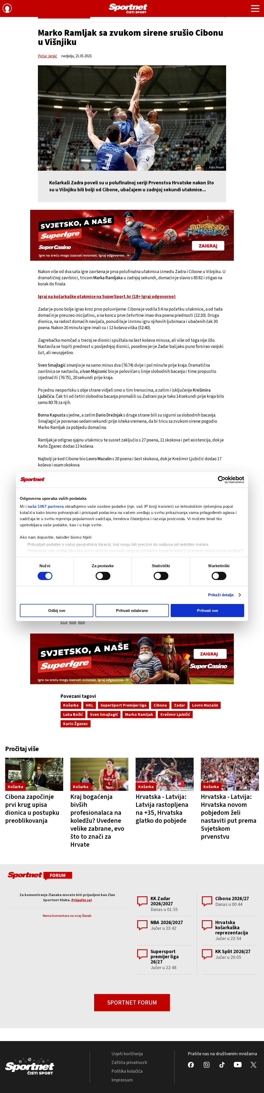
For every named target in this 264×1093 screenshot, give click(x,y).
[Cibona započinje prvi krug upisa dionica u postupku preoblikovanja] (34, 774)
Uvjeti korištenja (127, 1054)
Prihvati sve (207, 610)
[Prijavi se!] (7, 9)
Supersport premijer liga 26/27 (165, 956)
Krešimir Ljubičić (175, 714)
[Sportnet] (128, 8)
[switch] (103, 576)
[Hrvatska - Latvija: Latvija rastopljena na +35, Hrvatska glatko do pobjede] (165, 774)
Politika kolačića (127, 1071)
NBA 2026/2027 (167, 922)
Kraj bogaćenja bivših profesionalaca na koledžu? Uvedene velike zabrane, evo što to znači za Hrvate (97, 820)
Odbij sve (56, 610)
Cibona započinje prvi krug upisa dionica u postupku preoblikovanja (32, 808)
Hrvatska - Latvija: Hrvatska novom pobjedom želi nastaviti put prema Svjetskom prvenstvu (229, 816)
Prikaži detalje (221, 595)
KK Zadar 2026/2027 (162, 901)
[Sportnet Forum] (39, 877)
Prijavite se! (81, 900)
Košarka (71, 705)
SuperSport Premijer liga (123, 705)
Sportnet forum (132, 1002)
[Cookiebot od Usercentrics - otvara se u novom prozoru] (221, 479)
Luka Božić (73, 714)
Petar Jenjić (47, 56)
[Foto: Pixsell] (132, 118)
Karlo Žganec (75, 724)
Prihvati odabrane (132, 610)
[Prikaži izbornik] (255, 9)
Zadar (179, 705)
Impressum (122, 1080)
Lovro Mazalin (205, 705)
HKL (89, 705)
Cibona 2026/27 (232, 898)
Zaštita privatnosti (129, 1062)
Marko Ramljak (139, 714)
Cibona (160, 705)
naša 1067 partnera (46, 506)
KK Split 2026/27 (233, 951)
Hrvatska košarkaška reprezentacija (231, 927)
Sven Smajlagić (104, 714)
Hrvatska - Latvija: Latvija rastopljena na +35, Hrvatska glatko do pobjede (162, 808)
